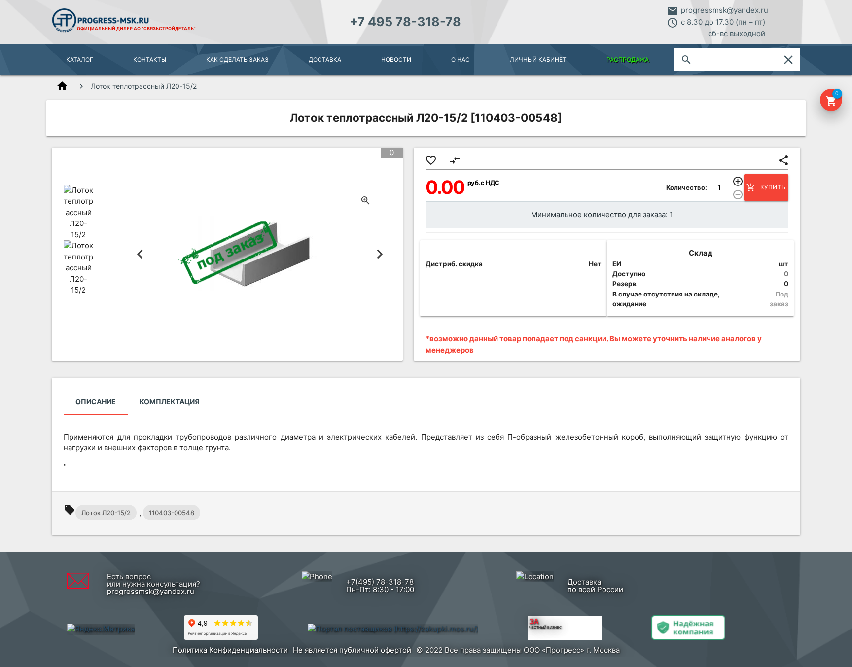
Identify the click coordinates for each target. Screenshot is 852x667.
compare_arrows (455, 160)
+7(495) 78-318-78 (380, 582)
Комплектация (170, 401)
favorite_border (431, 160)
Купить (766, 187)
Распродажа (627, 59)
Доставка (325, 59)
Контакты (149, 59)
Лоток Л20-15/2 (106, 513)
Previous (140, 254)
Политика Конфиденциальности (230, 650)
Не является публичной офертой (352, 650)
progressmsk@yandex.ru (724, 10)
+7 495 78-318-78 (405, 21)
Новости (396, 59)
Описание (95, 401)
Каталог (79, 59)
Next (380, 254)
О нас (460, 59)
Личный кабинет (538, 59)
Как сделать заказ (237, 59)
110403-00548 (171, 513)
